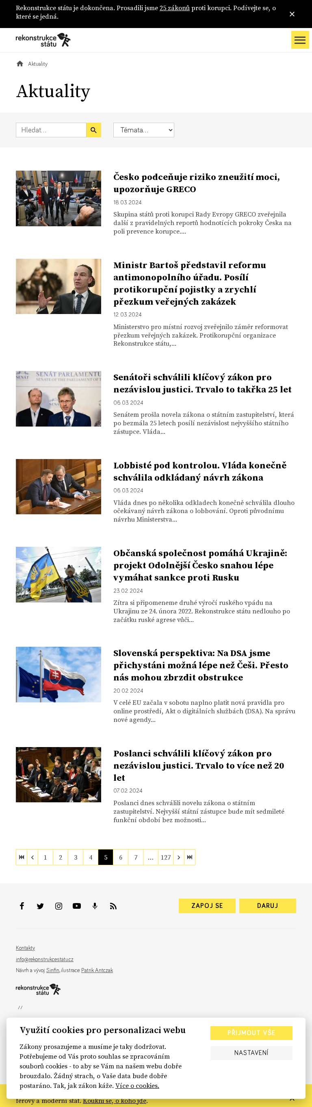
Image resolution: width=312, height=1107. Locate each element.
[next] (178, 857)
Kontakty (25, 948)
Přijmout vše (251, 1033)
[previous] (32, 857)
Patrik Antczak (97, 970)
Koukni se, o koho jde (114, 1100)
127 (166, 857)
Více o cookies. (137, 1085)
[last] (189, 857)
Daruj (267, 906)
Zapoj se (207, 906)
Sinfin (52, 970)
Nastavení (251, 1053)
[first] (21, 857)
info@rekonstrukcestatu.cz (45, 959)
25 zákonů (175, 7)
